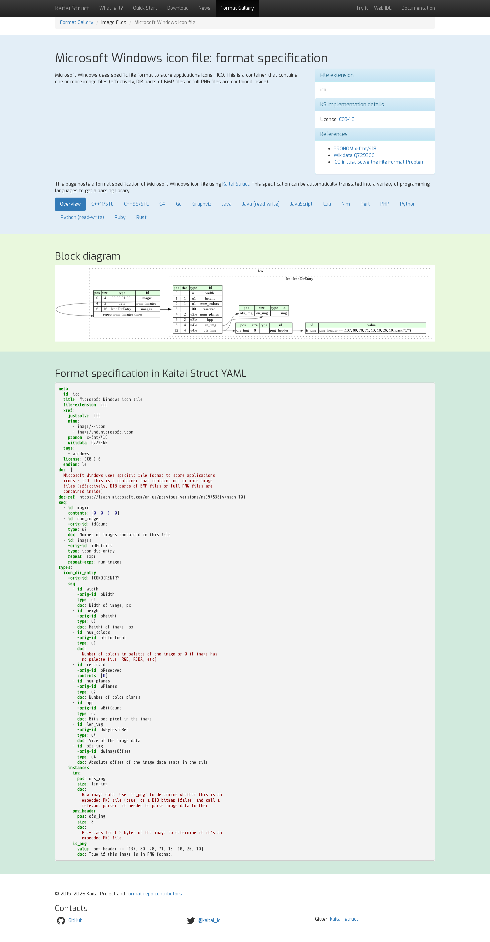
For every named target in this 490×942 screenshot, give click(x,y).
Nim (346, 204)
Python (408, 204)
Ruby (120, 217)
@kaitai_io (209, 920)
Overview (70, 204)
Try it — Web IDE (374, 8)
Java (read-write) (261, 204)
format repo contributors (154, 894)
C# (162, 204)
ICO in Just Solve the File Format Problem (379, 162)
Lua (327, 204)
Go (179, 204)
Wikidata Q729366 (354, 155)
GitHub (75, 920)
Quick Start (145, 8)
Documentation (418, 8)
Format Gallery (237, 8)
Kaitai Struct (235, 184)
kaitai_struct (344, 919)
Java (227, 204)
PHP (384, 204)
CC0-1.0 (347, 119)
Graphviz (201, 204)
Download (178, 8)
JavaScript (301, 204)
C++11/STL (102, 204)
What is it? (111, 8)
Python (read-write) (82, 217)
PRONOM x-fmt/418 (355, 149)
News (205, 8)
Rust (141, 217)
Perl (365, 204)
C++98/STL (136, 204)
